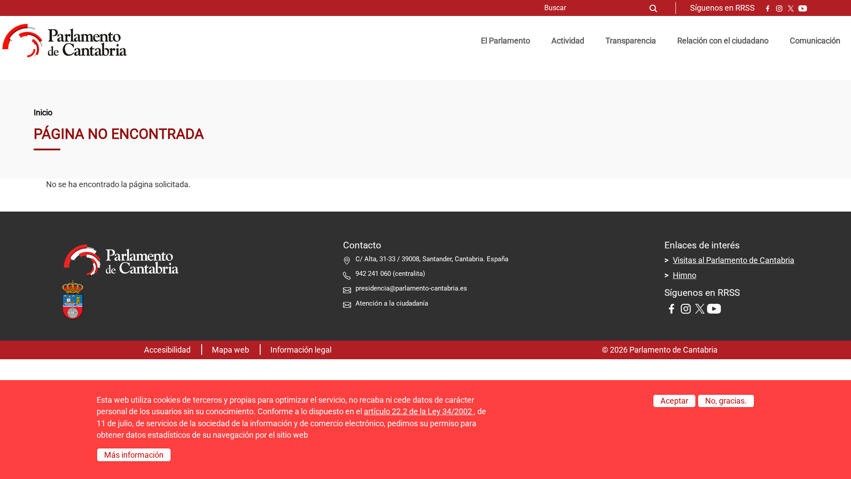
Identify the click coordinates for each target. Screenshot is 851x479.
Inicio (43, 112)
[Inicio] (68, 41)
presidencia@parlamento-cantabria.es (411, 288)
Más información (134, 454)
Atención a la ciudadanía (392, 303)
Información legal (301, 350)
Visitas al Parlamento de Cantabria (733, 260)
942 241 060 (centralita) (390, 274)
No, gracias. (726, 401)
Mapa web (230, 350)
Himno (684, 275)
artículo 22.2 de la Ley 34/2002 (419, 411)
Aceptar (674, 401)
